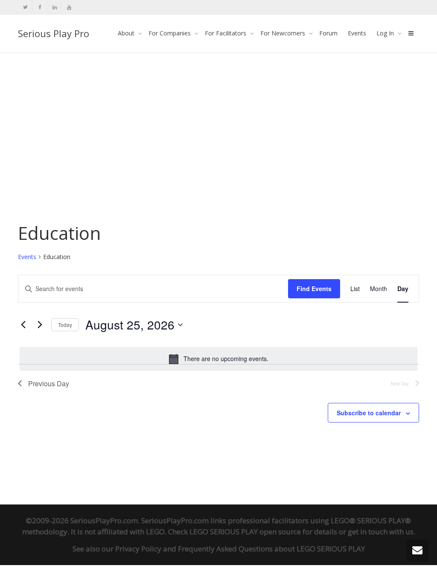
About (127, 33)
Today (65, 324)
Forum (328, 33)
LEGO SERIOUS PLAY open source (245, 531)
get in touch (367, 531)
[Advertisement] (218, 116)
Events (357, 33)
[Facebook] (40, 7)
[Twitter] (25, 7)
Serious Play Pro (53, 33)
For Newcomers (283, 33)
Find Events (314, 288)
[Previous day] (23, 325)
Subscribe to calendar (369, 412)
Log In (386, 33)
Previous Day (48, 383)
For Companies (170, 33)
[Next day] (40, 325)
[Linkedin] (54, 7)
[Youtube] (69, 7)
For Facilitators (226, 33)
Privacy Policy (138, 549)
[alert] (218, 359)
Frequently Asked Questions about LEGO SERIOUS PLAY (271, 549)
